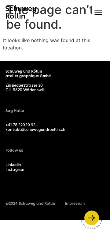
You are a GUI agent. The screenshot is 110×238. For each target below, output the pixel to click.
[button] (98, 12)
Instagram (15, 169)
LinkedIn (13, 164)
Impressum (75, 203)
